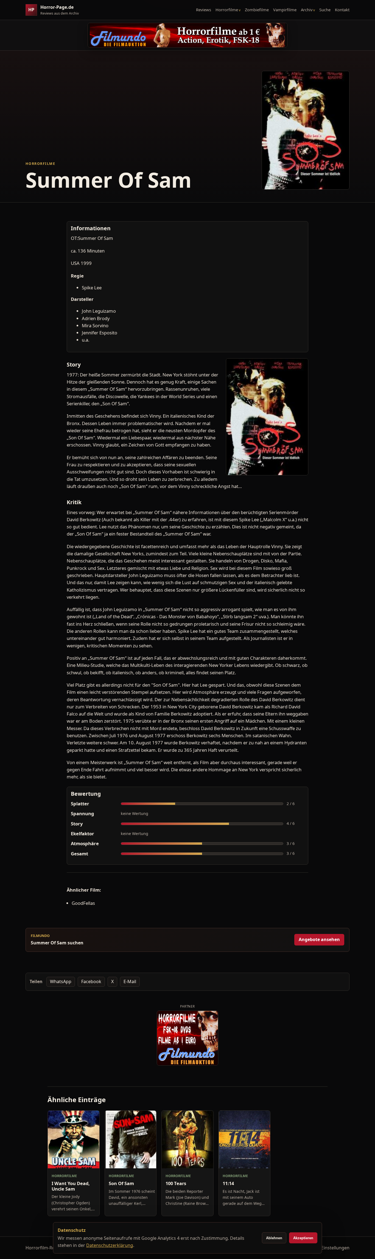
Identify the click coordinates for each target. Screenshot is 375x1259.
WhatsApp (60, 981)
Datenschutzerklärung (109, 1245)
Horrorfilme (227, 9)
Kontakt (342, 9)
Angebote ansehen (319, 939)
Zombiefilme (257, 9)
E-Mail (130, 981)
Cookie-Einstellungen (327, 1248)
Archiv (306, 9)
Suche (325, 9)
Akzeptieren (303, 1238)
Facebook (91, 981)
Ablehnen (274, 1238)
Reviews (203, 9)
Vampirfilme (284, 9)
